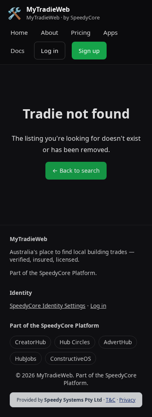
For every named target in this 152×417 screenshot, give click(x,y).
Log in (49, 51)
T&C (111, 399)
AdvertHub (118, 342)
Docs (17, 51)
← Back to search (76, 170)
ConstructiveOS (70, 358)
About (49, 32)
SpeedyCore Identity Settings (48, 305)
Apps (110, 32)
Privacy (127, 399)
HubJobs (25, 358)
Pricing (80, 32)
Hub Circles (75, 342)
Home (19, 32)
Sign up (89, 51)
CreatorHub (30, 342)
